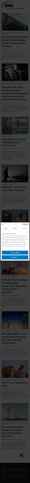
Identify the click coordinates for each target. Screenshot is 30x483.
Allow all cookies (15, 252)
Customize (14, 257)
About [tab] (24, 228)
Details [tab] (15, 228)
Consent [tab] (5, 228)
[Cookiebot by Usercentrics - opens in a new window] (22, 224)
